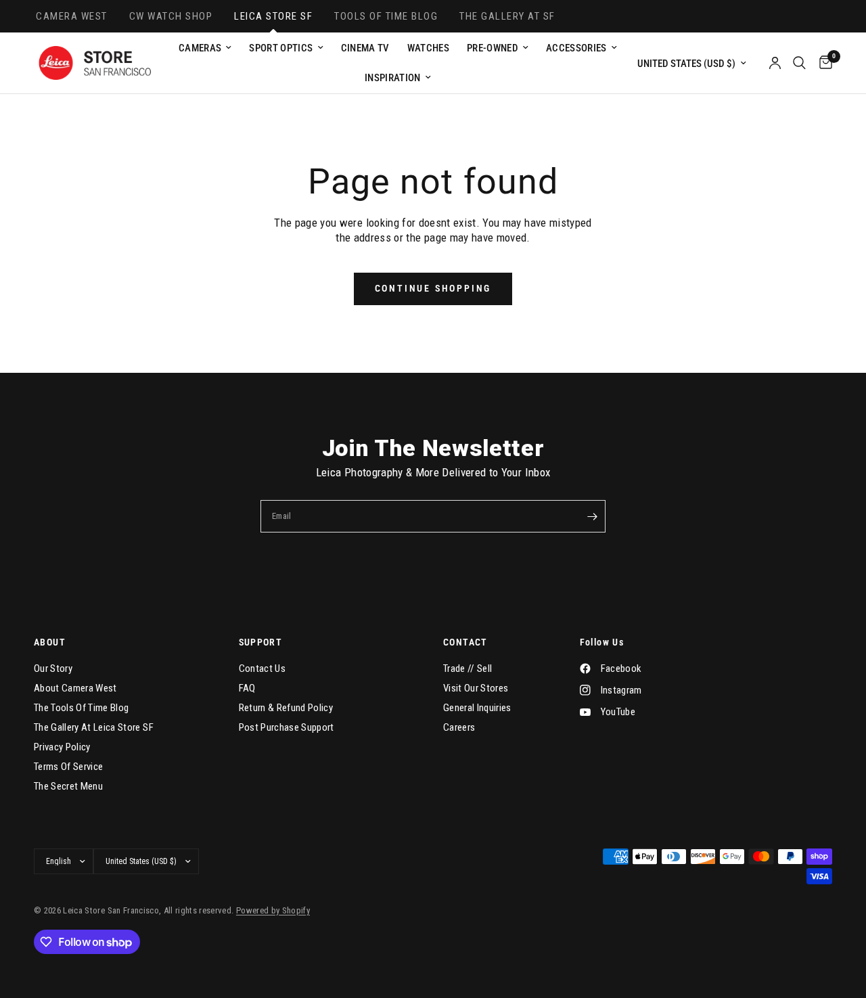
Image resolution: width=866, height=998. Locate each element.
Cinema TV (365, 48)
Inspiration (393, 78)
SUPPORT (261, 642)
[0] (822, 62)
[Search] (799, 62)
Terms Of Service (68, 767)
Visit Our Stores (475, 688)
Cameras (200, 48)
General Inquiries (477, 708)
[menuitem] (205, 48)
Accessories (576, 48)
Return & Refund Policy (286, 708)
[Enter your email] (592, 516)
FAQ (247, 688)
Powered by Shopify (273, 910)
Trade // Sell (467, 668)
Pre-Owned (492, 48)
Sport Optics (281, 48)
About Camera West (75, 688)
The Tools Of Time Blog (81, 708)
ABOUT (50, 642)
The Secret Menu (68, 786)
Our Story (53, 668)
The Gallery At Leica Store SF (94, 727)
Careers (459, 727)
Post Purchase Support (286, 727)
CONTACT (465, 642)
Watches (428, 48)
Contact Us (262, 668)
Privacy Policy (62, 747)
